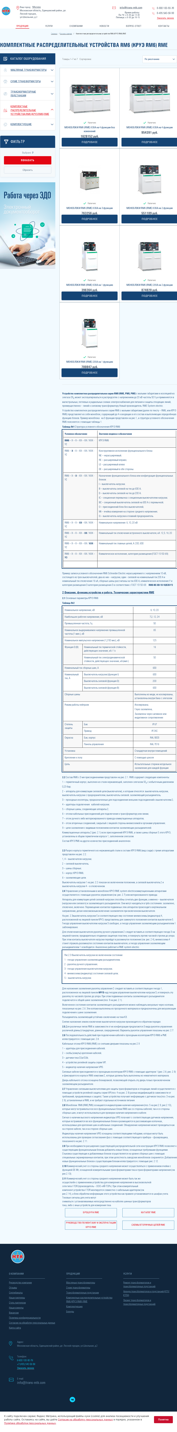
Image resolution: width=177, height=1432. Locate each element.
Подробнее (90, 142)
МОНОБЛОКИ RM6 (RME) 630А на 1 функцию (89, 285)
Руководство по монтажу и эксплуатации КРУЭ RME (91, 1225)
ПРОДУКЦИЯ (22, 26)
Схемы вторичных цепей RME (148, 1225)
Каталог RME (148, 1212)
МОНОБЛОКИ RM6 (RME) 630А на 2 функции (149, 208)
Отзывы (13, 1287)
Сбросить (28, 170)
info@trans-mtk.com (131, 7)
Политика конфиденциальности (25, 1318)
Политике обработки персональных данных (30, 1423)
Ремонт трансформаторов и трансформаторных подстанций (139, 1284)
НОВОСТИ (104, 26)
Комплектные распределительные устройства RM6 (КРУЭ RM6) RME (30, 110)
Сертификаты (16, 1292)
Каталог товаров (66, 34)
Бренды (70, 1311)
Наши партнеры (17, 1297)
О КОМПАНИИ (76, 26)
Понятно (163, 1419)
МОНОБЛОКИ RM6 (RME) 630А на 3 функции (89, 208)
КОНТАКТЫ (163, 26)
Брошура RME (91, 1212)
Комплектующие (21, 124)
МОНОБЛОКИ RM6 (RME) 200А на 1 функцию (89, 362)
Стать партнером (17, 1302)
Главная (54, 34)
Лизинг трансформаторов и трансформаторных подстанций (139, 1302)
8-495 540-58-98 (165, 13)
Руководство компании (20, 1282)
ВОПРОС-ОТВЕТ (133, 26)
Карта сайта (15, 1328)
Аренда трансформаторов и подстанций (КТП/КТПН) (146, 1293)
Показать (27, 160)
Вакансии (14, 1313)
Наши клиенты (16, 1307)
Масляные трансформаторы (28, 70)
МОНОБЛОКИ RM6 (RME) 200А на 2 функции (149, 285)
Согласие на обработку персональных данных (32, 1323)
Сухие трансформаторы (26, 81)
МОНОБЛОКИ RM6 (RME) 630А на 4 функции (149, 127)
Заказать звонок (165, 18)
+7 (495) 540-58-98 (26, 1364)
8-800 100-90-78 (165, 8)
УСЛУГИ (49, 26)
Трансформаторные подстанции (82, 1292)
